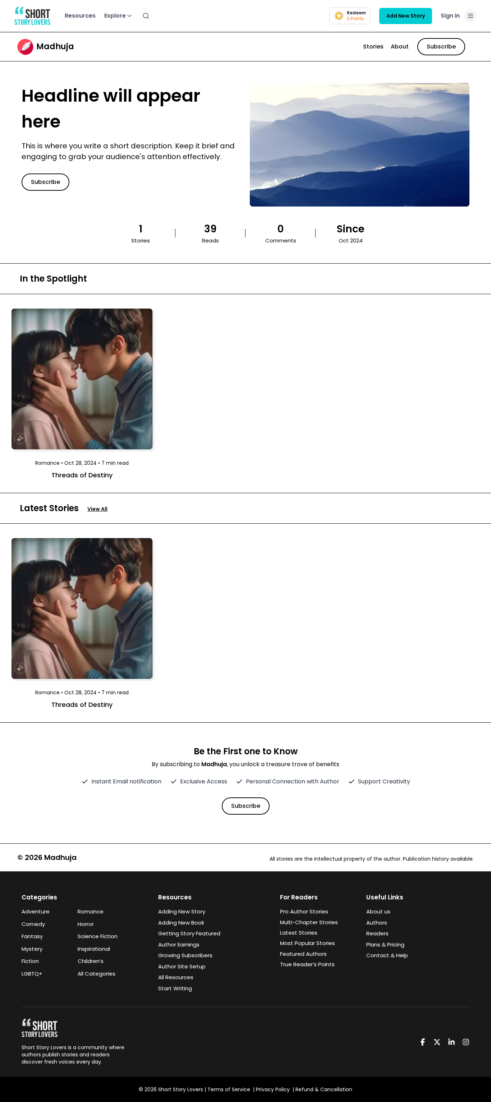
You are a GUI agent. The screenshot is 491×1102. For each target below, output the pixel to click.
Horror (86, 924)
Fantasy (32, 936)
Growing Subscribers (185, 955)
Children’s (91, 961)
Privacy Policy (273, 1089)
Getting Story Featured (189, 933)
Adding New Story (181, 911)
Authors (376, 922)
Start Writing (175, 988)
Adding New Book (181, 922)
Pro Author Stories (304, 911)
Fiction (30, 961)
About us (378, 911)
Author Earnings (178, 944)
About (400, 46)
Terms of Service (228, 1089)
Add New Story (405, 15)
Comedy (33, 924)
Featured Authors (303, 954)
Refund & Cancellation (323, 1089)
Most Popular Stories (307, 943)
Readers (377, 933)
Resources (80, 15)
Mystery (32, 949)
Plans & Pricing (385, 944)
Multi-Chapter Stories (309, 922)
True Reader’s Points (307, 964)
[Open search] (145, 15)
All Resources (175, 977)
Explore (115, 15)
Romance (91, 911)
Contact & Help (387, 955)
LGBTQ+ (32, 973)
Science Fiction (98, 936)
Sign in (450, 15)
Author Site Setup (182, 966)
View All (97, 509)
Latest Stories (298, 932)
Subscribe (441, 46)
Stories (373, 46)
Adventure (36, 911)
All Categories (96, 973)
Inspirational (94, 949)
